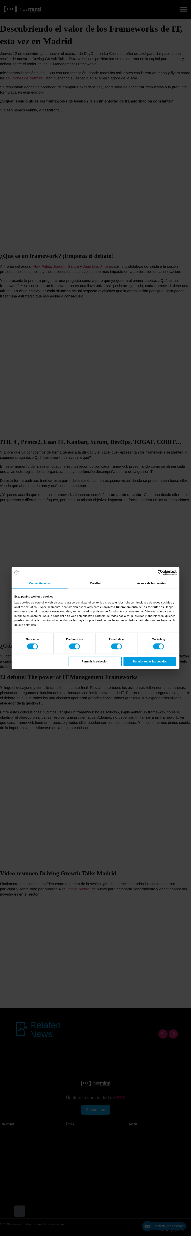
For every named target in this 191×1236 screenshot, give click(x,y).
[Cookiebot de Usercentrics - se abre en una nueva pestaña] (160, 572)
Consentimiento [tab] (39, 583)
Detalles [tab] (95, 583)
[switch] (74, 646)
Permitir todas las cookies (150, 661)
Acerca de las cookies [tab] (151, 583)
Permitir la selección (95, 661)
